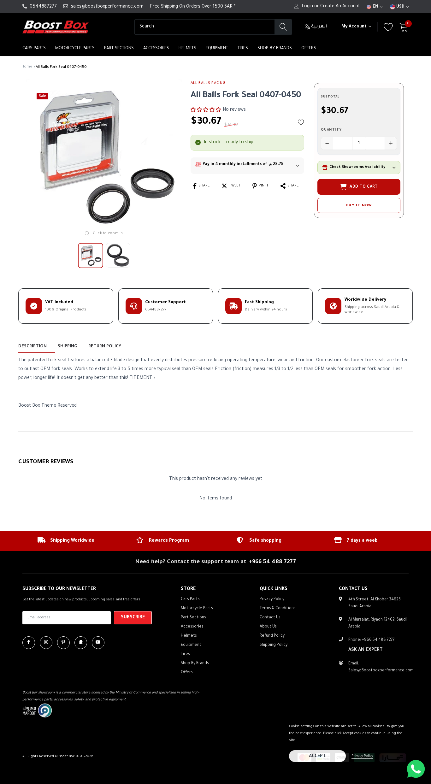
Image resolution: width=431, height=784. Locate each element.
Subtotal (330, 97)
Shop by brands (274, 48)
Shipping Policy (273, 645)
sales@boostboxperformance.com (107, 6)
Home (26, 67)
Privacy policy (272, 599)
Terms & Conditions (278, 608)
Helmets (187, 48)
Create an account (340, 6)
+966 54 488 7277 (272, 562)
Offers (308, 48)
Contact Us (270, 618)
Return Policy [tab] (104, 346)
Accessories (156, 48)
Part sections (119, 48)
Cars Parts (34, 48)
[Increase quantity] (391, 143)
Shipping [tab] (67, 346)
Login (307, 6)
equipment (217, 48)
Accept (317, 756)
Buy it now (358, 206)
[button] (206, 110)
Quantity (331, 130)
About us (268, 627)
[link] (28, 642)
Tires (243, 48)
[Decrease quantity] (327, 143)
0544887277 (43, 6)
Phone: (371, 640)
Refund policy (272, 636)
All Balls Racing (208, 83)
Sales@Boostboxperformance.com (381, 671)
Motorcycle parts (75, 48)
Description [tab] (32, 346)
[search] (283, 27)
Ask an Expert (365, 650)
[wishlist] (301, 122)
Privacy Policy (362, 756)
